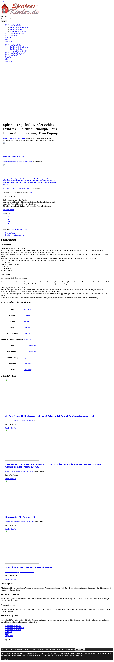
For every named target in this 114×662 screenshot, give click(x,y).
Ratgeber (8, 37)
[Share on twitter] (8, 219)
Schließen (4, 659)
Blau (25, 309)
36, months (27, 339)
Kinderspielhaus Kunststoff (14, 33)
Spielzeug (27, 315)
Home (5, 138)
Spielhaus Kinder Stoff (17, 138)
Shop (7, 39)
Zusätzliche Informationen (14, 235)
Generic (26, 321)
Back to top (7, 2)
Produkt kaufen (8, 210)
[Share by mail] (8, 225)
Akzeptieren (80, 649)
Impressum (9, 41)
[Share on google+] (9, 221)
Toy (25, 358)
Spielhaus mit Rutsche (17, 29)
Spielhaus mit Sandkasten (19, 27)
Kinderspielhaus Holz (13, 25)
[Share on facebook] (8, 217)
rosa (29, 309)
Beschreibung (10, 233)
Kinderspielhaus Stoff (13, 35)
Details (30, 161)
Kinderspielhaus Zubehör (19, 31)
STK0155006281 (30, 345)
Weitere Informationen (67, 649)
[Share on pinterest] (8, 223)
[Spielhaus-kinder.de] (20, 15)
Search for (4, 17)
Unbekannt (27, 327)
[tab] (59, 233)
